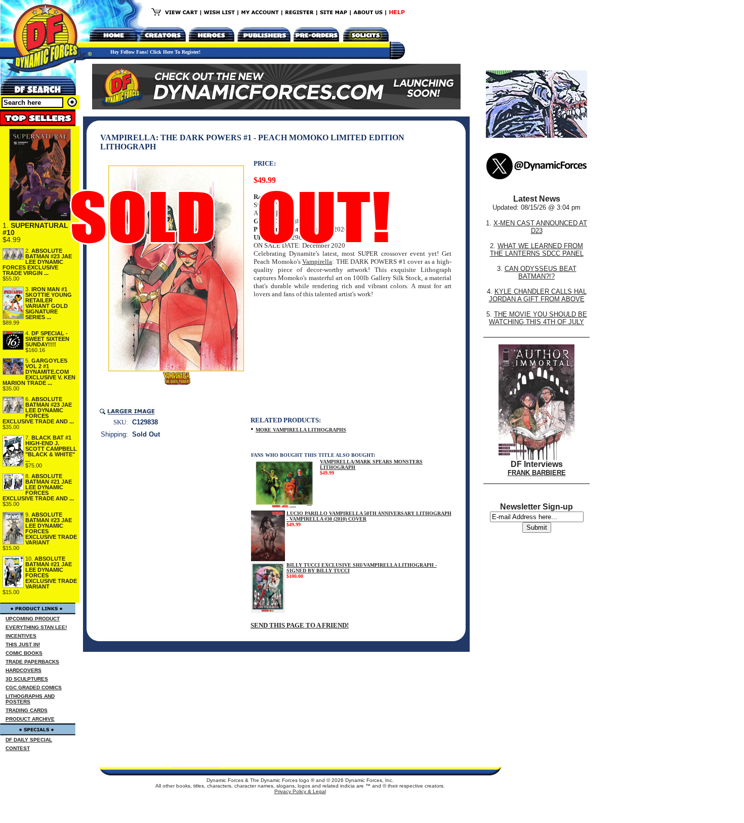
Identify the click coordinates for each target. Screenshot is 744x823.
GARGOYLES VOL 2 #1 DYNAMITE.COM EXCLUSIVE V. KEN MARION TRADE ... (39, 372)
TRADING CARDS (27, 710)
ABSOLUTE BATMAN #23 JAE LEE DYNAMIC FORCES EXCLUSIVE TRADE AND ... (38, 410)
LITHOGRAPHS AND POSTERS (30, 698)
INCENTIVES (21, 636)
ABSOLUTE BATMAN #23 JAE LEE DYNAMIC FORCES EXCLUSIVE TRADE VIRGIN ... (37, 262)
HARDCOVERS (24, 670)
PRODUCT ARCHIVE (30, 719)
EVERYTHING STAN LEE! (36, 627)
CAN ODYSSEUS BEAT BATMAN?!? (540, 272)
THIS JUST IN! (23, 644)
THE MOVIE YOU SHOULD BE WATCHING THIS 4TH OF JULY (538, 318)
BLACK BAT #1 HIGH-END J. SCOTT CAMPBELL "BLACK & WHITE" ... (51, 449)
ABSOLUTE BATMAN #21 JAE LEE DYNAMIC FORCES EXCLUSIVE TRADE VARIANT (51, 573)
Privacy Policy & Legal (300, 791)
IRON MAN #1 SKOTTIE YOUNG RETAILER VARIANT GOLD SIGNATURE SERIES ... (48, 303)
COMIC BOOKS (24, 653)
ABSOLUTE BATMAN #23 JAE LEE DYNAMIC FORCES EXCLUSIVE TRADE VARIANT (51, 528)
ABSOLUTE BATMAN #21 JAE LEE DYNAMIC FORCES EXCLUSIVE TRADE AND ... (38, 487)
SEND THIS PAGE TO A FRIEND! (300, 625)
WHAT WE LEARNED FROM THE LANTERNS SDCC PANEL (537, 249)
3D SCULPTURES (27, 679)
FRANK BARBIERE (537, 473)
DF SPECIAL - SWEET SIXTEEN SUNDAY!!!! (47, 338)
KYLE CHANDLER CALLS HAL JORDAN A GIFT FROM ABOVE (538, 295)
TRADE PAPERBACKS (32, 661)
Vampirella (317, 261)
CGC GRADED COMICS (34, 687)
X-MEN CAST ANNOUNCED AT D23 (540, 226)
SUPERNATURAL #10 (35, 229)
